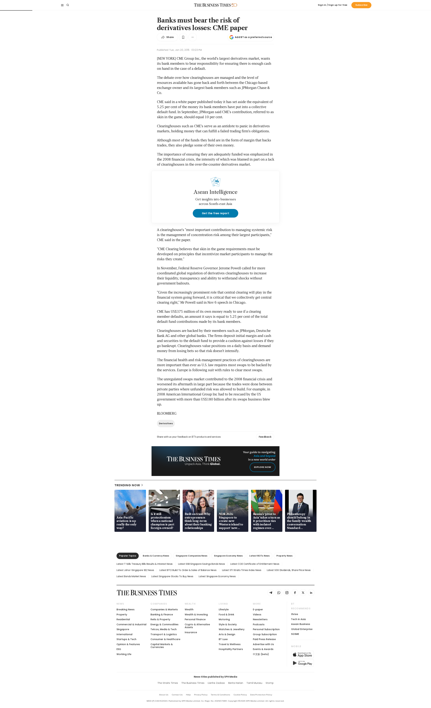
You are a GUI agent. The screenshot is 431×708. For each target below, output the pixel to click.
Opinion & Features (128, 644)
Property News (284, 555)
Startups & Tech (126, 639)
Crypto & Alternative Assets (197, 626)
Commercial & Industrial (131, 624)
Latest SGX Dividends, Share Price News (289, 570)
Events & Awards (263, 649)
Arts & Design (227, 634)
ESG (119, 649)
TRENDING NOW (127, 485)
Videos (257, 614)
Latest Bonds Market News (131, 576)
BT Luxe (223, 639)
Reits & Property (160, 619)
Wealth (189, 609)
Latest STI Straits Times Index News (241, 570)
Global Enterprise (301, 629)
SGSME (295, 634)
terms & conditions (220, 695)
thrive (294, 614)
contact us (177, 695)
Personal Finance (195, 619)
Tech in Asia (298, 619)
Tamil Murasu (254, 683)
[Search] (67, 5)
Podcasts (258, 624)
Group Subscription (265, 634)
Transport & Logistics (164, 634)
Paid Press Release (264, 639)
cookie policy (240, 695)
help (188, 695)
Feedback (265, 436)
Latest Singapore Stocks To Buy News (172, 576)
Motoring (224, 619)
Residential (123, 619)
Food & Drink (226, 614)
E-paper (258, 609)
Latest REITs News (259, 555)
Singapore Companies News (191, 555)
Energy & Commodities (164, 624)
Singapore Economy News (228, 555)
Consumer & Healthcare (165, 639)
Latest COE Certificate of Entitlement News (254, 564)
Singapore (123, 629)
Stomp (270, 683)
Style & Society (228, 624)
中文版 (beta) (261, 654)
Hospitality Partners (231, 649)
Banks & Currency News (156, 555)
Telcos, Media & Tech (164, 629)
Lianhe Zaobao (216, 683)
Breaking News (126, 609)
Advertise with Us (263, 644)
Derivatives (166, 423)
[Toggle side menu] (62, 5)
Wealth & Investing (196, 614)
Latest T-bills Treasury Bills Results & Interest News (145, 564)
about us (163, 695)
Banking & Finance (162, 614)
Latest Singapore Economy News (217, 576)
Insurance (191, 632)
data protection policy (261, 695)
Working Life (124, 654)
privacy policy (200, 695)
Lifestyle (224, 609)
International (124, 634)
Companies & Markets (164, 609)
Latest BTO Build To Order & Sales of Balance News (187, 570)
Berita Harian (235, 683)
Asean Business (300, 624)
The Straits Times (167, 683)
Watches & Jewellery (231, 629)
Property (122, 614)
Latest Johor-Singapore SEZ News (135, 570)
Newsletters (260, 619)
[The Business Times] (212, 5)
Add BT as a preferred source (253, 37)
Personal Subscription (266, 629)
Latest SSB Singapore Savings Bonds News (201, 564)
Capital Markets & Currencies (162, 646)
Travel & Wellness (230, 644)
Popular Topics (127, 555)
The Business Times (192, 683)
